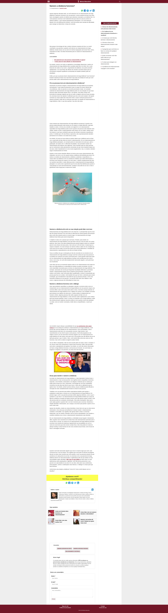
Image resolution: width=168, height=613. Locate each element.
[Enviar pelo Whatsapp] (82, 11)
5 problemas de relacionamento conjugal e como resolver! (110, 67)
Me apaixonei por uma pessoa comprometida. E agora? (69, 59)
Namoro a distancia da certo (64, 548)
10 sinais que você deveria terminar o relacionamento (109, 38)
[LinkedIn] (92, 490)
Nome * (53, 576)
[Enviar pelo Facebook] (85, 11)
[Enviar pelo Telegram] (88, 11)
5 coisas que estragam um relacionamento (108, 63)
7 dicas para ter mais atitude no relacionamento (67, 61)
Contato (103, 606)
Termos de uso (103, 607)
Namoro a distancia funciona (81, 548)
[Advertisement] (72, 35)
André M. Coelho (63, 8)
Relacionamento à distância (73, 551)
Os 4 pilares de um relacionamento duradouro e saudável (109, 33)
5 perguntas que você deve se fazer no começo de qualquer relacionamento (110, 51)
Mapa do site (65, 606)
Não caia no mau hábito (73, 459)
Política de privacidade (65, 607)
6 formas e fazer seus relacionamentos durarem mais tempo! (109, 44)
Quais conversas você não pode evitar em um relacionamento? (109, 57)
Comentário (54, 588)
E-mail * (53, 582)
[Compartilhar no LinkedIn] (93, 11)
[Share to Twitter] (91, 11)
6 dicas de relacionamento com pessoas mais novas (109, 27)
